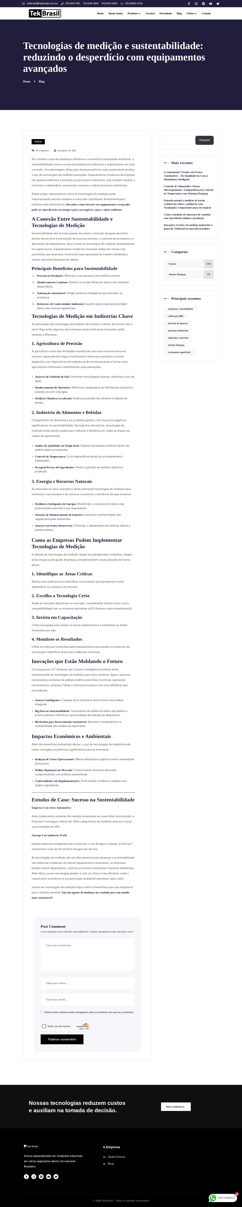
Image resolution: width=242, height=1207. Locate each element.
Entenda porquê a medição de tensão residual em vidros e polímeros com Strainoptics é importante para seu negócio (187, 204)
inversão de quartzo (178, 323)
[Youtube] (210, 3)
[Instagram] (196, 3)
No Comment (42, 150)
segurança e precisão (178, 338)
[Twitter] (218, 3)
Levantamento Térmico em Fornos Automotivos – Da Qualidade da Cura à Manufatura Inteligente (186, 176)
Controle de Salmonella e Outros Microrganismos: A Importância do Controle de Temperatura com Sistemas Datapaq (189, 190)
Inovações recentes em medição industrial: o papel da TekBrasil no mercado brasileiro (188, 227)
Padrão (38, 141)
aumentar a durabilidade (180, 309)
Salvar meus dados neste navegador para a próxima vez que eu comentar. (89, 1012)
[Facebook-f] (189, 3)
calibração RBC (176, 316)
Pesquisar (204, 140)
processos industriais (178, 330)
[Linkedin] (203, 3)
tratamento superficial (179, 352)
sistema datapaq (176, 345)
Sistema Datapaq (177, 274)
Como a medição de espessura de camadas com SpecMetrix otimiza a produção (187, 216)
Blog (41, 81)
